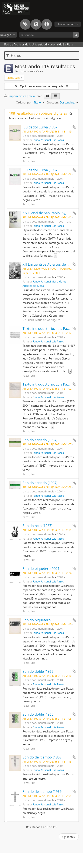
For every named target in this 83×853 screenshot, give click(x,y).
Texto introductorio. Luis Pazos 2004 (52, 328)
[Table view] (56, 96)
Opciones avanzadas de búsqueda (41, 86)
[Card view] (48, 96)
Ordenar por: (24, 102)
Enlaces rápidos (46, 24)
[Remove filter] (22, 78)
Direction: (52, 102)
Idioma (36, 24)
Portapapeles (25, 24)
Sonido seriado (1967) (40, 440)
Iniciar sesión (66, 24)
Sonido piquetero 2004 (41, 568)
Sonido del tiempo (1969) (43, 757)
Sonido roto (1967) (37, 525)
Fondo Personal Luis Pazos (48, 140)
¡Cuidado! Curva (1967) (41, 127)
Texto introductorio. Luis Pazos (47, 384)
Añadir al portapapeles (74, 127)
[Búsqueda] (76, 35)
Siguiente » (69, 837)
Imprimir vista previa (21, 96)
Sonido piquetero (37, 620)
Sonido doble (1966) (38, 671)
